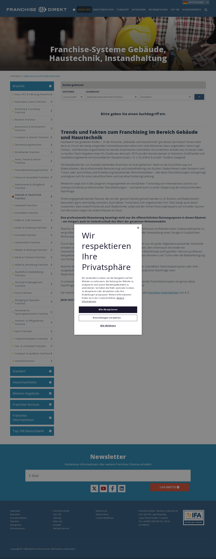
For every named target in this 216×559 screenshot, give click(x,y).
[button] (108, 318)
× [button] (138, 228)
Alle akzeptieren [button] (108, 309)
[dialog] (108, 279)
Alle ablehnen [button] (108, 325)
